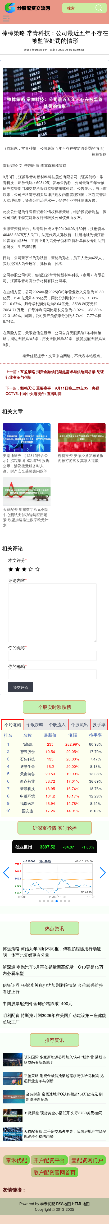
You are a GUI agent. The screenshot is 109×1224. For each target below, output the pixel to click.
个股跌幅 (34, 724)
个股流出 (79, 724)
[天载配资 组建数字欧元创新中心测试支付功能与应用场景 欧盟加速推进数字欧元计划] (27, 491)
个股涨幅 (12, 725)
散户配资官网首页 (54, 1172)
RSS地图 (63, 1203)
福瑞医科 (27, 803)
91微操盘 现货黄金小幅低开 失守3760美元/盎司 (63, 1112)
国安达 (27, 810)
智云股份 (27, 751)
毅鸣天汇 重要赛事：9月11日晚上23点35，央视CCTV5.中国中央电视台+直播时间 (52, 390)
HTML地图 (81, 1203)
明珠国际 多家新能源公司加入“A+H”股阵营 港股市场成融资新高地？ (65, 1059)
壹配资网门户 (87, 1160)
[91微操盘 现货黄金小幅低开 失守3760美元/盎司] (12, 1115)
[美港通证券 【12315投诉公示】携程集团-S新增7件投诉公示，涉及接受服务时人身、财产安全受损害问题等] (27, 437)
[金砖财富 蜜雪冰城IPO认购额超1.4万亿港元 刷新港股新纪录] (14, 1096)
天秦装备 (27, 773)
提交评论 (20, 687)
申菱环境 (27, 796)
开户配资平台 (49, 1160)
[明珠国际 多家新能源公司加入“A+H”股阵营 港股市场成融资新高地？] (12, 1059)
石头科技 (27, 759)
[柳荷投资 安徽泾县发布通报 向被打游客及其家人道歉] (82, 437)
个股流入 (57, 724)
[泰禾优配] (28, 7)
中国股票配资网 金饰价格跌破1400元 (37, 1003)
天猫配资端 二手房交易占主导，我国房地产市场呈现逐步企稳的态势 (65, 1134)
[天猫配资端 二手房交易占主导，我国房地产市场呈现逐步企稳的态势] (12, 1134)
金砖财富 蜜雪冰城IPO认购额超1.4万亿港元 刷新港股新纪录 (64, 1096)
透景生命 (27, 766)
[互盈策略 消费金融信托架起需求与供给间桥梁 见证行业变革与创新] (12, 1078)
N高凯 (27, 744)
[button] (6, 873)
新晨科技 (27, 788)
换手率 (99, 724)
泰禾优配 (16, 1160)
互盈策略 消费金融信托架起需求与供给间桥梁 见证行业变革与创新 (64, 1078)
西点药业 (27, 781)
